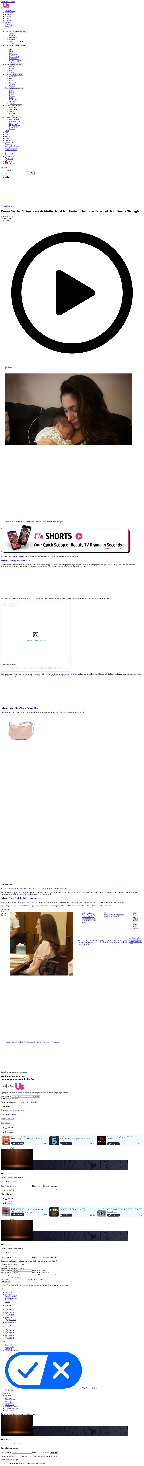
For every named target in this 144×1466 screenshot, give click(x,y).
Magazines (8, 24)
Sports (7, 18)
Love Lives (13, 37)
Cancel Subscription (11, 148)
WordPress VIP (40, 1463)
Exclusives (12, 35)
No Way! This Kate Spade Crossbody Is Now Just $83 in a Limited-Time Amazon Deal (30, 888)
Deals (11, 90)
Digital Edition (10, 142)
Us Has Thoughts (15, 61)
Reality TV (9, 26)
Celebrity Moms (6, 206)
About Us (8, 1292)
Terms (24, 1102)
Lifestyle (8, 16)
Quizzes (12, 113)
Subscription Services (12, 146)
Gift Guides (13, 100)
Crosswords (13, 107)
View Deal (63, 888)
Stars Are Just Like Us (16, 41)
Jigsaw (11, 111)
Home (11, 98)
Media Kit (8, 1300)
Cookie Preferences (11, 1351)
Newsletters (9, 140)
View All (12, 43)
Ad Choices (9, 1390)
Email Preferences (11, 1298)
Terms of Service (10, 1345)
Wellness (12, 84)
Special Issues (9, 1405)
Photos (7, 134)
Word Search (13, 109)
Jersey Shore (7, 598)
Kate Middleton (14, 121)
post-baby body (26, 894)
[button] (72, 171)
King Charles (13, 127)
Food (11, 80)
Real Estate (13, 82)
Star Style (8, 14)
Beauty (11, 68)
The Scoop (4, 1279)
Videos (7, 136)
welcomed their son (22, 892)
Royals (7, 117)
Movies (11, 49)
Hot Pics (12, 39)
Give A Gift (9, 1403)
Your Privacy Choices (89, 1388)
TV (10, 47)
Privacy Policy (34, 1102)
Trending (12, 34)
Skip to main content (8, 2)
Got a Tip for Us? (11, 150)
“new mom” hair (130, 892)
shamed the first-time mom (26, 902)
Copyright (8, 1349)
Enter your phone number (9, 1275)
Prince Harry (13, 123)
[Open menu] (2, 7)
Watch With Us (14, 57)
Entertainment (9, 13)
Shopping (8, 20)
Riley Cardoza (8, 216)
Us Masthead (9, 1294)
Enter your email (6, 1273)
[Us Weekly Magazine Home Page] (6, 7)
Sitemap (7, 1302)
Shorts (7, 28)
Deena (24, 668)
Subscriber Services (11, 1407)
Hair (10, 70)
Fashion (12, 67)
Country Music (14, 59)
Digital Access (10, 1399)
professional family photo (60, 674)
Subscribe (8, 144)
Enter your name (6, 1270)
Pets (10, 78)
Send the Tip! (6, 1281)
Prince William (14, 119)
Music (11, 51)
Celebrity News (10, 11)
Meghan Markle (14, 125)
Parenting (12, 76)
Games (7, 22)
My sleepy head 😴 (9, 664)
